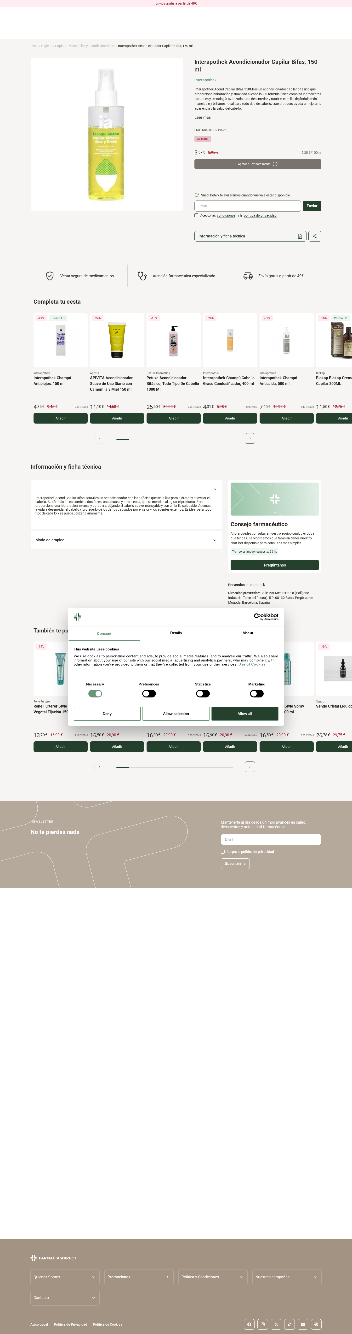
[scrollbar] (174, 439)
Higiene (46, 46)
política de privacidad (260, 215)
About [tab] (248, 633)
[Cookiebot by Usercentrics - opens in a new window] (257, 616)
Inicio (34, 46)
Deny (107, 714)
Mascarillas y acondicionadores (91, 46)
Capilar (60, 46)
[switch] (149, 693)
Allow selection (176, 714)
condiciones (226, 215)
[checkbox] (196, 215)
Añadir (61, 418)
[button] (139, 1277)
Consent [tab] (104, 634)
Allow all (245, 714)
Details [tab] (176, 633)
